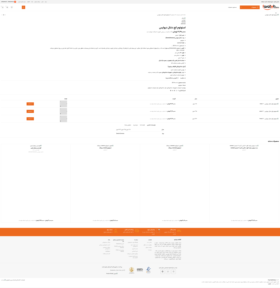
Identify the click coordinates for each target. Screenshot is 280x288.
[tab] (151, 124)
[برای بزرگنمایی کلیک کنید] (276, 13)
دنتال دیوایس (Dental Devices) (35, 152)
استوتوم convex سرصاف (105, 148)
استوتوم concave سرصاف (174, 148)
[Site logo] (271, 7)
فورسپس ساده (36, 150)
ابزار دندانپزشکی (162, 88)
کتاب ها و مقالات (106, 254)
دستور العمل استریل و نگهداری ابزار (133, 256)
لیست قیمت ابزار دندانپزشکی (134, 245)
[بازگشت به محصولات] (4, 15)
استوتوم (173, 15)
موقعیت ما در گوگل (148, 245)
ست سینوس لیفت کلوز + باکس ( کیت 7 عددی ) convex (244, 148)
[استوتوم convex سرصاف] (105, 146)
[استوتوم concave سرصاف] (175, 146)
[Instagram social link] (173, 271)
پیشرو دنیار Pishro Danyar (120, 250)
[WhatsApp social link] (168, 271)
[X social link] (176, 91)
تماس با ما (149, 242)
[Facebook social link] (178, 91)
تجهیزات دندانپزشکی (172, 88)
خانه (184, 15)
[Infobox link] (171, 232)
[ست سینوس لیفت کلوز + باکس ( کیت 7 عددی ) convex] (244, 146)
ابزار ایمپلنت (179, 15)
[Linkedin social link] (172, 91)
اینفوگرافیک (107, 251)
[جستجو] (23, 7)
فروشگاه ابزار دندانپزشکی (133, 242)
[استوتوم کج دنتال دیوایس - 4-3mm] (269, 119)
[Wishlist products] (11, 7)
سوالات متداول (149, 247)
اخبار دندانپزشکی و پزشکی (104, 245)
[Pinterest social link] (174, 91)
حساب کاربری (135, 249)
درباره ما (150, 250)
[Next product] (2, 15)
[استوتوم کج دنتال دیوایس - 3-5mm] (269, 111)
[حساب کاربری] (16, 7)
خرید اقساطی (135, 251)
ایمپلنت (179, 88)
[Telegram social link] (171, 91)
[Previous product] (5, 15)
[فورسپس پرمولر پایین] (36, 146)
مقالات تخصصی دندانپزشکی (106, 248)
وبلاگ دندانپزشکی (106, 242)
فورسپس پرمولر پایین (36, 148)
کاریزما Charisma (120, 244)
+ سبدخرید (30, 104)
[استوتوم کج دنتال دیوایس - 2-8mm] (269, 104)
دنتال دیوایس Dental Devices (119, 247)
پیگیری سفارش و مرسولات (132, 254)
